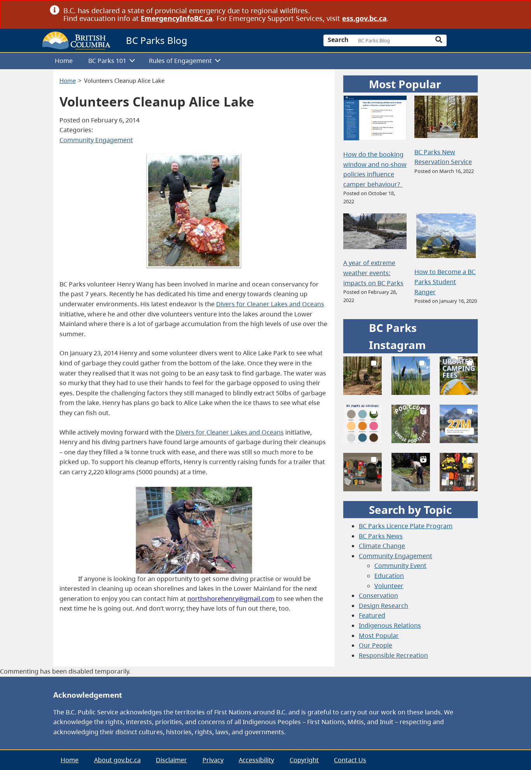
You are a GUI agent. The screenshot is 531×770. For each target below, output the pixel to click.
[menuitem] (64, 61)
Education (389, 575)
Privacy (213, 760)
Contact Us (350, 760)
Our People (375, 645)
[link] (478, 10)
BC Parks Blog (156, 40)
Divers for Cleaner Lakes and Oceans (270, 304)
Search (338, 39)
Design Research (383, 605)
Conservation (378, 595)
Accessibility (256, 760)
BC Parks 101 (107, 60)
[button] (362, 375)
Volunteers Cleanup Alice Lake (124, 80)
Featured (372, 615)
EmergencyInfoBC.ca (177, 18)
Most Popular (379, 635)
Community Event (400, 565)
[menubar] (262, 61)
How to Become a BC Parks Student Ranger (444, 281)
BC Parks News (381, 536)
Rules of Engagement (180, 60)
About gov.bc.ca (117, 760)
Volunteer (388, 585)
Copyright (304, 760)
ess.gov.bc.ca (364, 18)
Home (64, 60)
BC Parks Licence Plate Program (405, 526)
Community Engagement (96, 140)
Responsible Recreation (393, 655)
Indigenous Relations (390, 625)
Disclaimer (171, 760)
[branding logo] (76, 40)
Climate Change (382, 545)
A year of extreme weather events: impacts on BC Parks (373, 272)
